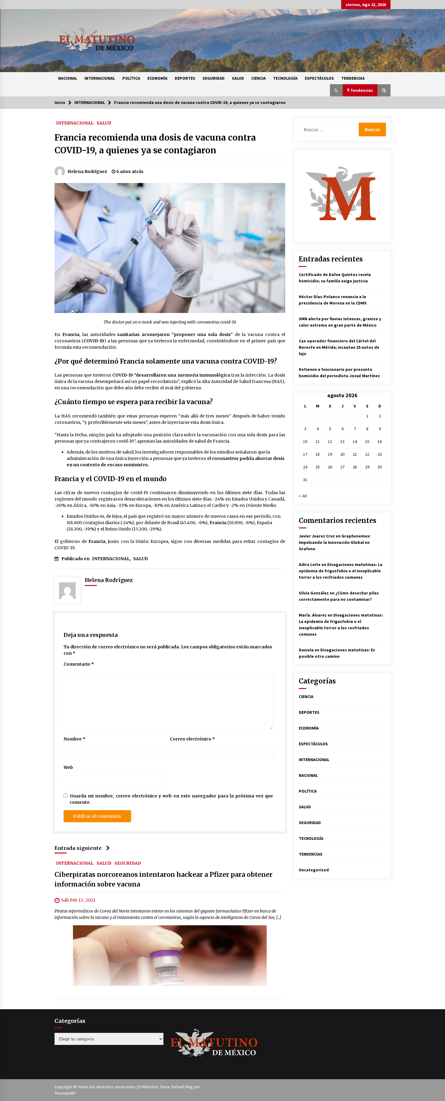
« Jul (303, 495)
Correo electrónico (192, 739)
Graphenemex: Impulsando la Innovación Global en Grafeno (335, 542)
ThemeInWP (65, 1093)
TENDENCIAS (353, 78)
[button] (336, 90)
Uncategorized (314, 870)
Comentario (79, 664)
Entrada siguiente (78, 848)
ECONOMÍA (157, 78)
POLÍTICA (131, 78)
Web (68, 767)
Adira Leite (310, 564)
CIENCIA (258, 78)
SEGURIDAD (214, 78)
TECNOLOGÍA (285, 78)
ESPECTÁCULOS (319, 78)
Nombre (74, 739)
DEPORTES (185, 78)
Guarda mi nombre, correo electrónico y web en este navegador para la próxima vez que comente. (171, 799)
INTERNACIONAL (99, 78)
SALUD (238, 78)
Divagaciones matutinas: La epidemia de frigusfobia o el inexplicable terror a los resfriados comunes (340, 571)
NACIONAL (67, 78)
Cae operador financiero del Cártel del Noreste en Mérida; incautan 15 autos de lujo (339, 347)
